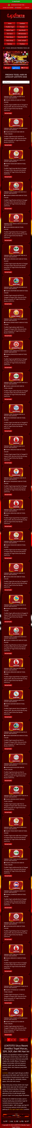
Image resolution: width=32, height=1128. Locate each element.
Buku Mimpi (9, 40)
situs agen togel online (16, 1109)
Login (8, 68)
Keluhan (9, 44)
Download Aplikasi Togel (18, 5)
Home (9, 23)
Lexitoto (5, 1073)
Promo (17, 68)
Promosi (22, 27)
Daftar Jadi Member (8, 7)
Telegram (18, 7)
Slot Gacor (10, 33)
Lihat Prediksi (8, 113)
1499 (22, 1040)
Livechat (26, 7)
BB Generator (22, 33)
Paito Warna (9, 37)
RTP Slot (25, 68)
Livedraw (22, 23)
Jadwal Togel (9, 30)
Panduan (22, 44)
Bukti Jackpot (22, 40)
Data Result (22, 30)
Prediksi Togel (10, 27)
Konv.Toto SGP (22, 37)
